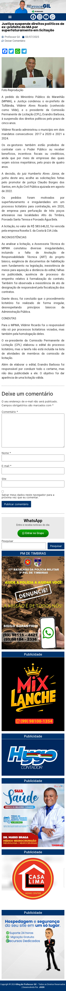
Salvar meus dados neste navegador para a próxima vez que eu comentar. (28, 496)
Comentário (10, 411)
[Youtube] (46, 17)
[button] (9, 16)
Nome (6, 453)
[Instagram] (39, 17)
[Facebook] (33, 17)
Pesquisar (7, 541)
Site (4, 478)
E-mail (6, 466)
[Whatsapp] (52, 17)
